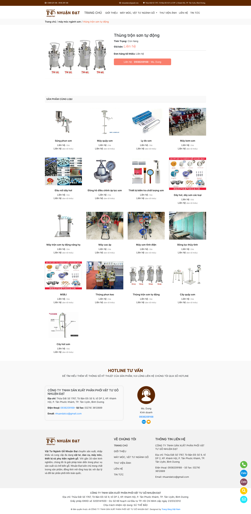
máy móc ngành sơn (69, 21)
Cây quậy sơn (187, 294)
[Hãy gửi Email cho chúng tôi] (242, 499)
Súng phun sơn (63, 140)
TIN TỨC (195, 12)
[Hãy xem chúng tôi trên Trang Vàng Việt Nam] (242, 491)
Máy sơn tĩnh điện (146, 244)
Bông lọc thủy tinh (187, 244)
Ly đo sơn (146, 140)
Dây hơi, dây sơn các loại (187, 195)
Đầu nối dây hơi (63, 190)
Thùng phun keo (105, 294)
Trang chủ (50, 21)
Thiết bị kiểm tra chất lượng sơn (146, 190)
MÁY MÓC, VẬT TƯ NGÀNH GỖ (137, 12)
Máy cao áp (104, 244)
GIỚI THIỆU (111, 12)
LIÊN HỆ (183, 12)
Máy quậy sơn (105, 140)
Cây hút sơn (63, 344)
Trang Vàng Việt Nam (171, 509)
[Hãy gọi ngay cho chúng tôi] (242, 464)
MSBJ (63, 294)
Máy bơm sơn (187, 140)
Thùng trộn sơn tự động (146, 294)
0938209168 (141, 61)
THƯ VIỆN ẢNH (168, 12)
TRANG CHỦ (93, 13)
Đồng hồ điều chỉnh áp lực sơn (105, 190)
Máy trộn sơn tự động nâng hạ (63, 244)
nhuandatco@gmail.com (68, 413)
